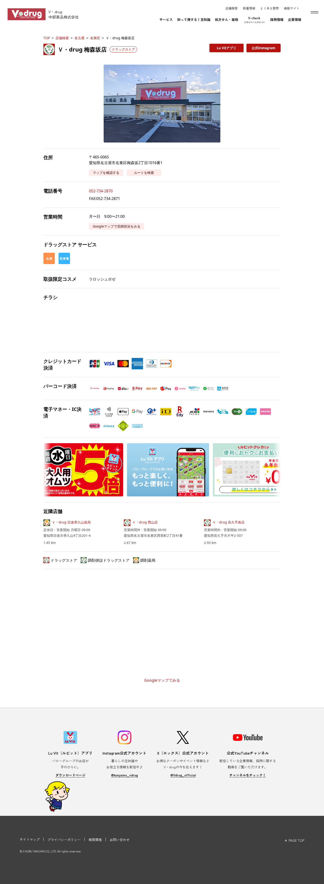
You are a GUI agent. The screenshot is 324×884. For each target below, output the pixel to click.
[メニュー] (314, 12)
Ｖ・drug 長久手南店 (229, 522)
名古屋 (79, 38)
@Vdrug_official (183, 775)
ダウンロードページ (70, 775)
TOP (46, 38)
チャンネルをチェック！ (247, 775)
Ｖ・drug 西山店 (145, 522)
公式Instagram (263, 48)
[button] (162, 104)
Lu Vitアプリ (226, 48)
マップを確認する (106, 172)
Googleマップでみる (162, 680)
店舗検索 (62, 38)
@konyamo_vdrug (124, 775)
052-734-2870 (101, 191)
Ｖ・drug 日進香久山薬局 (71, 522)
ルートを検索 (144, 172)
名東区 (95, 38)
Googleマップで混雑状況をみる (116, 226)
